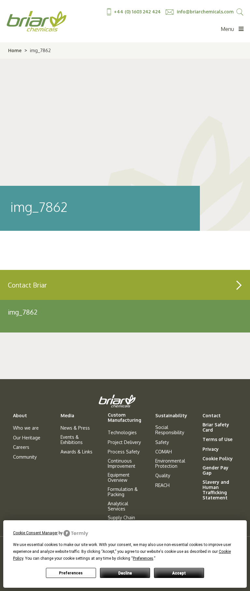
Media (67, 415)
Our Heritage (26, 437)
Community (25, 457)
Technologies (122, 432)
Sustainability (171, 415)
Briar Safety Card (215, 427)
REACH (162, 485)
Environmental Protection (170, 463)
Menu (228, 29)
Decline (125, 573)
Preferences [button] (143, 558)
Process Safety (124, 451)
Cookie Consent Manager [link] (35, 533)
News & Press (75, 428)
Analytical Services (118, 506)
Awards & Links (76, 451)
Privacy (210, 449)
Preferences (71, 573)
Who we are (26, 428)
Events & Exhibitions (72, 440)
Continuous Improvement (121, 463)
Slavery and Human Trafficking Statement (215, 490)
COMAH (163, 451)
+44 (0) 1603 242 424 (137, 11)
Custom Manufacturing (124, 417)
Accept (179, 573)
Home (14, 50)
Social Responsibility (169, 430)
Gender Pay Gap (215, 470)
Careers (21, 447)
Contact (211, 415)
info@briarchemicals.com (204, 11)
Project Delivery (124, 442)
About (20, 415)
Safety (162, 442)
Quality (162, 475)
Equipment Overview (119, 477)
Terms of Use (217, 439)
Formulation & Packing (123, 492)
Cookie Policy (217, 458)
